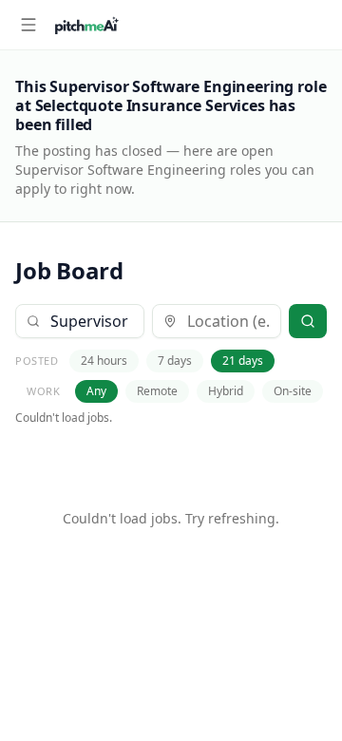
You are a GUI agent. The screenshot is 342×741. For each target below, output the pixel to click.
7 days (175, 360)
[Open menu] (28, 25)
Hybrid (225, 391)
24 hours (104, 360)
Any (96, 391)
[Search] (308, 321)
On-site (293, 391)
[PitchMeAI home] (87, 24)
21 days (242, 360)
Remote (157, 391)
